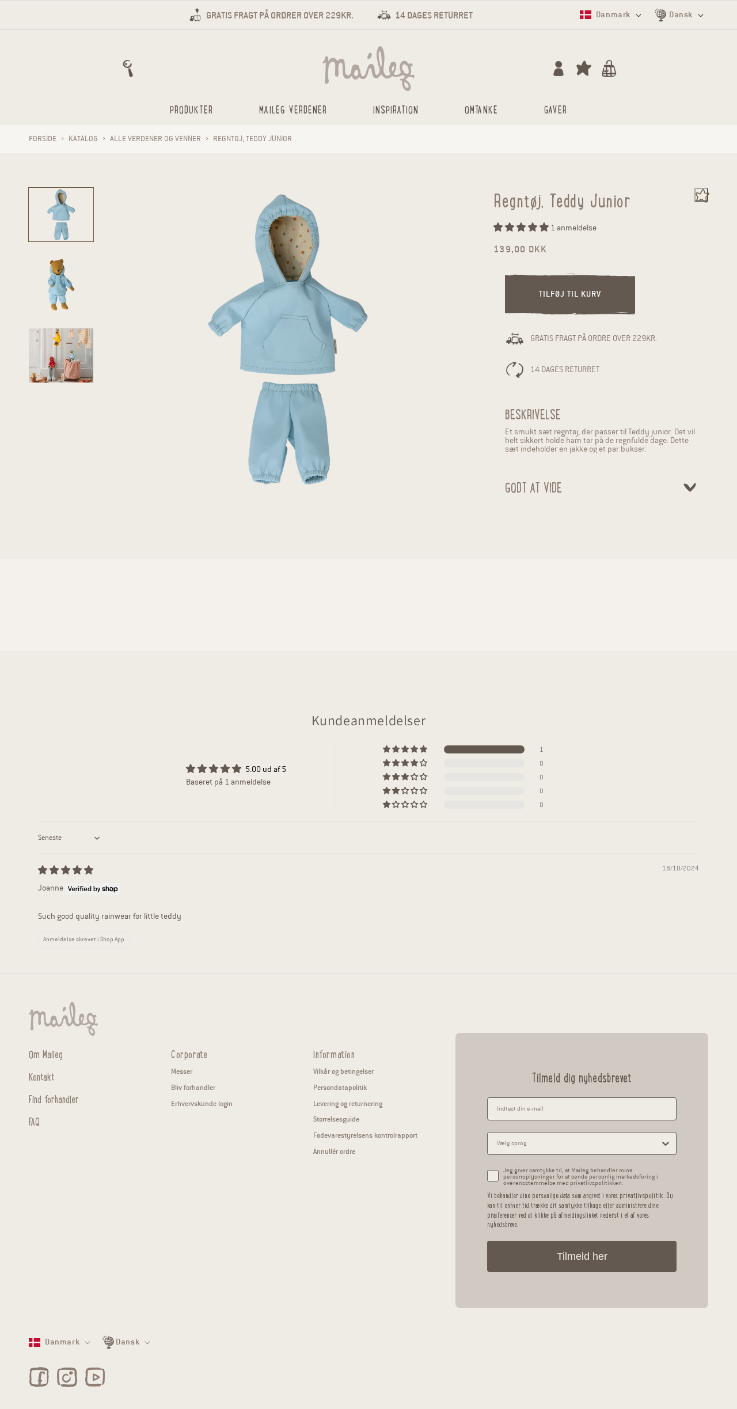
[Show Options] (665, 1143)
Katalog (83, 139)
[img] (65, 870)
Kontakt (42, 1076)
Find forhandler (54, 1098)
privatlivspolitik (641, 1195)
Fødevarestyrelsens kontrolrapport (365, 1135)
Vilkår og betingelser (343, 1071)
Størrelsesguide (336, 1119)
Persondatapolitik (340, 1087)
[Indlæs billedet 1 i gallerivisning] (61, 214)
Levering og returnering (347, 1103)
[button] (127, 68)
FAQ (34, 1120)
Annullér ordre (334, 1151)
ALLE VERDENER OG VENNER (155, 139)
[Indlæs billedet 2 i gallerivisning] (61, 285)
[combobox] (578, 1143)
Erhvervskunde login (202, 1103)
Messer (181, 1071)
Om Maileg (46, 1054)
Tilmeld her (582, 1256)
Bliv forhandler (193, 1087)
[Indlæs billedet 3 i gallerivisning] (61, 355)
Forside (42, 139)
